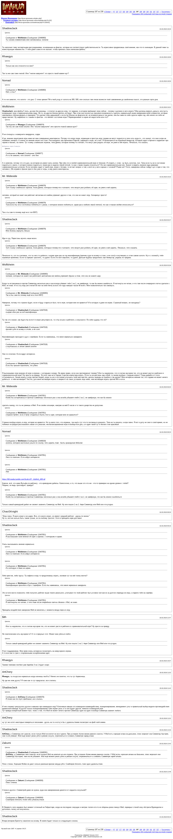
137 (117, 11)
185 (130, 11)
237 (157, 11)
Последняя (166, 11)
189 (144, 11)
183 (124, 11)
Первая (107, 11)
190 (147, 11)
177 (120, 11)
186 (134, 11)
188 (140, 11)
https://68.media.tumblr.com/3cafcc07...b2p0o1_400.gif (23, 479)
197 (154, 11)
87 (114, 11)
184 (127, 11)
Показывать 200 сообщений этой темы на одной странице (152, 14)
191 (151, 11)
